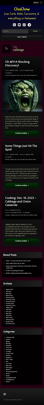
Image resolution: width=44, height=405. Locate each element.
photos (30, 159)
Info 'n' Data (20, 75)
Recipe (34, 159)
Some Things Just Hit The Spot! (21, 147)
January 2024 (9, 321)
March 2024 (9, 317)
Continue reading (27, 133)
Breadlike (8, 345)
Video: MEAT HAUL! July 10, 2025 (15, 263)
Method (31, 215)
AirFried (7, 159)
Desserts (8, 355)
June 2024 (8, 311)
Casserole (7, 215)
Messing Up (9, 367)
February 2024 (10, 319)
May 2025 (8, 293)
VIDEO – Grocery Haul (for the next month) (18, 261)
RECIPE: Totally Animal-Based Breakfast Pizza (18, 273)
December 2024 (10, 299)
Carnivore (7, 75)
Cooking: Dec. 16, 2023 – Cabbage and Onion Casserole (21, 201)
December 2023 (10, 323)
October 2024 (10, 303)
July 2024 (8, 309)
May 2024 (8, 313)
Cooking (12, 159)
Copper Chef (9, 353)
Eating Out (13, 75)
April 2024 (9, 315)
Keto (24, 75)
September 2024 (10, 305)
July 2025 (8, 291)
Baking (8, 341)
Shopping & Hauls (11, 377)
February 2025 (10, 297)
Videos (8, 381)
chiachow (9, 73)
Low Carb (19, 159)
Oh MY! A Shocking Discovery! (17, 63)
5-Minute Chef (10, 337)
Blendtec (8, 343)
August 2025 (9, 289)
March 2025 (9, 295)
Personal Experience (31, 75)
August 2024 (9, 307)
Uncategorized (10, 379)
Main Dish (25, 159)
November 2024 (10, 301)
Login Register (22, 37)
